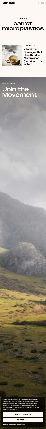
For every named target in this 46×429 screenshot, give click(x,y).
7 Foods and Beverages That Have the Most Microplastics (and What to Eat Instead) (34, 56)
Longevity (29, 45)
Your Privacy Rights (14, 424)
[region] (23, 412)
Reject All (23, 420)
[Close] (41, 400)
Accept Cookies (23, 414)
